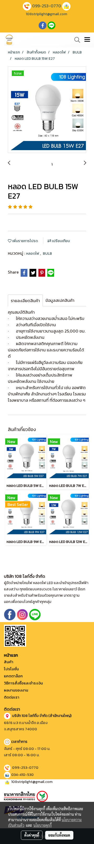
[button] (75, 40)
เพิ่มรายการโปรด (24, 241)
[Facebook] (10, 614)
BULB (47, 253)
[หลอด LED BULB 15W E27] (47, 110)
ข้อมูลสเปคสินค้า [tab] (59, 300)
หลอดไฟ (33, 253)
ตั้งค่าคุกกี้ (31, 835)
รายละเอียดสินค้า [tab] (25, 300)
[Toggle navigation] (87, 40)
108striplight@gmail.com (46, 14)
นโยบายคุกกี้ (42, 825)
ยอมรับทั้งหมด (59, 835)
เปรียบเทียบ (60, 241)
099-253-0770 (46, 6)
